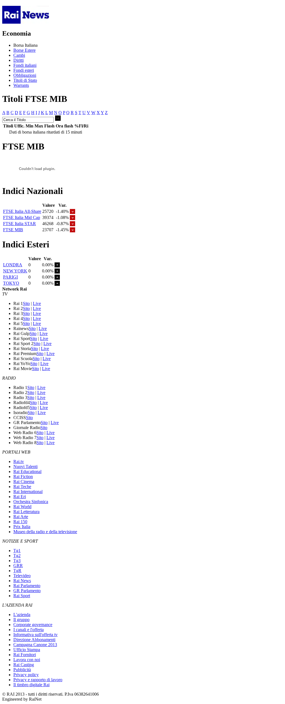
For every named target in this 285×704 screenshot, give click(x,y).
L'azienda (21, 614)
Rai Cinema (23, 481)
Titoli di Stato (25, 80)
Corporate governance (32, 624)
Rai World (22, 506)
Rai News (22, 580)
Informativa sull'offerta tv (35, 634)
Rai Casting (23, 664)
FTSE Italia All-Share (22, 211)
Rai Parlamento (26, 585)
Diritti (18, 60)
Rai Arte (20, 516)
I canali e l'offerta (28, 629)
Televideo (22, 575)
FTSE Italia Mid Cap (21, 217)
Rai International (28, 491)
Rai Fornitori (24, 654)
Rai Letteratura (26, 511)
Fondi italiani (24, 65)
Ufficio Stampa (26, 649)
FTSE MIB (13, 229)
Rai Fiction (23, 476)
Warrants (21, 85)
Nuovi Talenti (25, 466)
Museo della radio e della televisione (45, 531)
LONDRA (12, 264)
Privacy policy (26, 674)
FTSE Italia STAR (19, 223)
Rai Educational (27, 471)
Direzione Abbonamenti (34, 639)
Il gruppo (21, 619)
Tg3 (17, 560)
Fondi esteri (23, 70)
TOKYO (11, 283)
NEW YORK (15, 271)
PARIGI (10, 277)
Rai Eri (19, 496)
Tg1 (17, 550)
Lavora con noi (26, 659)
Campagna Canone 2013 (35, 644)
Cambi (19, 55)
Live (37, 303)
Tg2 (17, 555)
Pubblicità (22, 669)
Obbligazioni (24, 75)
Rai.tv (18, 461)
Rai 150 (20, 521)
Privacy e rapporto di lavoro (37, 679)
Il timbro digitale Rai (31, 684)
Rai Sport (21, 595)
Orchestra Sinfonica (30, 501)
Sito (26, 303)
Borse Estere (24, 50)
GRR (18, 565)
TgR (17, 570)
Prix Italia (21, 526)
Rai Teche (22, 486)
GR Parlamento (27, 590)
